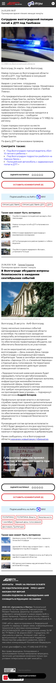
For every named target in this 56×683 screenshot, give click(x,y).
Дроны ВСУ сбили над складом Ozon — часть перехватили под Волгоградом (31, 548)
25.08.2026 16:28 (8, 265)
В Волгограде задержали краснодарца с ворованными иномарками (29, 234)
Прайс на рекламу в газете (30, 584)
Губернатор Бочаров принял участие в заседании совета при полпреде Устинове (26, 461)
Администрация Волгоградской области (21, 319)
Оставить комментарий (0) (28, 185)
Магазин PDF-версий (13, 592)
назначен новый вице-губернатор (29, 439)
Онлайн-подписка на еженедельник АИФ (25, 595)
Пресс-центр (38, 588)
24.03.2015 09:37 (8, 11)
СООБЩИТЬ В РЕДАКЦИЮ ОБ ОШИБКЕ (21, 599)
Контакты (7, 584)
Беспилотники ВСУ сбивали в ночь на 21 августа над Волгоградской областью (32, 556)
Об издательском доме (15, 588)
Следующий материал (27, 676)
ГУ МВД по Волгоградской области (18, 64)
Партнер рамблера (24, 670)
